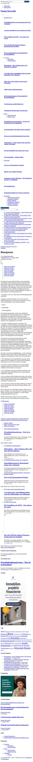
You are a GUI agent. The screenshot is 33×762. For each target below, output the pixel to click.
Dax (21, 634)
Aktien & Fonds (11, 115)
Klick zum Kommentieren (8, 547)
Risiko (11, 645)
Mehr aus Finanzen (9, 426)
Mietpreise (3, 643)
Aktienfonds (13, 631)
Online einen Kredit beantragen (13, 89)
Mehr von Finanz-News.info (11, 424)
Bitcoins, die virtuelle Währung (13, 171)
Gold (8, 638)
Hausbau (28, 356)
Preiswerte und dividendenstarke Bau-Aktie (16, 136)
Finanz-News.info (8, 11)
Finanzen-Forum (5, 398)
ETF (7, 636)
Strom (21, 645)
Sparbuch (16, 645)
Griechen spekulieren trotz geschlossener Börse (17, 30)
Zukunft (2, 650)
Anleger (23, 631)
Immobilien (15, 638)
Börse (10, 633)
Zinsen (27, 648)
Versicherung (5, 648)
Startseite (3, 246)
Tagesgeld (26, 645)
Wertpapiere (11, 648)
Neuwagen (8, 643)
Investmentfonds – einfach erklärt (13, 157)
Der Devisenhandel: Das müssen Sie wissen (16, 150)
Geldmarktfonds (4, 638)
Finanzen (8, 246)
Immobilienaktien (23, 638)
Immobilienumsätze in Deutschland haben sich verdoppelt (16, 464)
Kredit (23, 359)
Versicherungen (11, 60)
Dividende (25, 634)
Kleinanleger (29, 639)
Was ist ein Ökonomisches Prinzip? (14, 165)
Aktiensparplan (19, 631)
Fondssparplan (17, 636)
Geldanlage (24, 636)
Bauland (27, 631)
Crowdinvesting (17, 634)
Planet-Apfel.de (25, 398)
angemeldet (9, 554)
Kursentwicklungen (28, 641)
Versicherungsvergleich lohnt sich (13, 104)
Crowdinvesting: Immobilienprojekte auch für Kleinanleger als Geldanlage (17, 74)
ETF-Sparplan (11, 636)
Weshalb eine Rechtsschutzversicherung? (16, 110)
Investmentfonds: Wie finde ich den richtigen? (17, 129)
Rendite (25, 643)
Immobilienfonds (4, 639)
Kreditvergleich (9, 641)
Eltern (30, 634)
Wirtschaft (18, 648)
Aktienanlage (7, 631)
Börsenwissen (11, 117)
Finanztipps (10, 59)
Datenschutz (7, 7)
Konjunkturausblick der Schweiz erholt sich (16, 193)
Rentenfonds (5, 645)
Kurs (23, 641)
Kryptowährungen (18, 641)
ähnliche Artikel (8, 423)
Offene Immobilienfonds (17, 643)
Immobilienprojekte (12, 639)
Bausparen (6, 401)
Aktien (3, 631)
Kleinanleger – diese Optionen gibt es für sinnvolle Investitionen (15, 66)
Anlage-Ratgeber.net (9, 736)
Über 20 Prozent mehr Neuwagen (14, 420)
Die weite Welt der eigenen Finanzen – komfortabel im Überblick (15, 45)
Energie (3, 636)
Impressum (7, 6)
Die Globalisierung (9, 186)
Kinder (25, 639)
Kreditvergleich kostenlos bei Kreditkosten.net (16, 737)
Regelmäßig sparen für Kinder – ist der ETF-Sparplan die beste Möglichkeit (17, 122)
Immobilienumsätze (20, 639)
